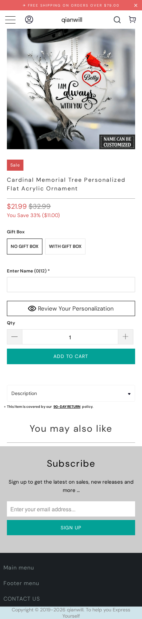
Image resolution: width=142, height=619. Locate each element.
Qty (11, 323)
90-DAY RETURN (66, 406)
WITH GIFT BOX (65, 246)
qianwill (71, 20)
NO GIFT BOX (25, 246)
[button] (71, 271)
